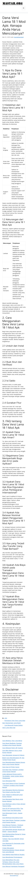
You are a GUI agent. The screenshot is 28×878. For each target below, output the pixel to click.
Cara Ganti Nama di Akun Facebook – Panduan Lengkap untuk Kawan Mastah (13, 785)
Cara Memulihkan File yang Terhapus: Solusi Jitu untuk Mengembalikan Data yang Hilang (12, 862)
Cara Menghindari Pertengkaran (12, 857)
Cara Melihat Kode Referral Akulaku (13, 854)
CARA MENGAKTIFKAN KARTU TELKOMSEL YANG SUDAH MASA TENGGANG (13, 776)
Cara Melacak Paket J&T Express (12, 748)
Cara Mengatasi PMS (8, 781)
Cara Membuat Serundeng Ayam (12, 817)
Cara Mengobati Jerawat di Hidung (13, 755)
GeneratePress (14, 875)
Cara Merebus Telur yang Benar (12, 740)
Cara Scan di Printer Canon (10, 767)
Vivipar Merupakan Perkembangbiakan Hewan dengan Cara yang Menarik (13, 850)
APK (5, 718)
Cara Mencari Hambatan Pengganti (13, 866)
